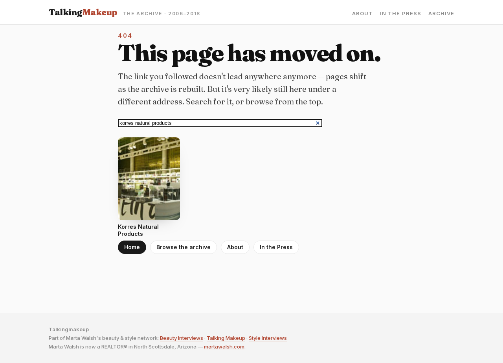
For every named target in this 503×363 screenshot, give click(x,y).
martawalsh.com (224, 346)
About (362, 13)
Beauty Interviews (181, 338)
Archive (441, 13)
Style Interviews (268, 338)
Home (132, 247)
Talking (83, 12)
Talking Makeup (226, 338)
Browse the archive (183, 247)
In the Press (400, 13)
